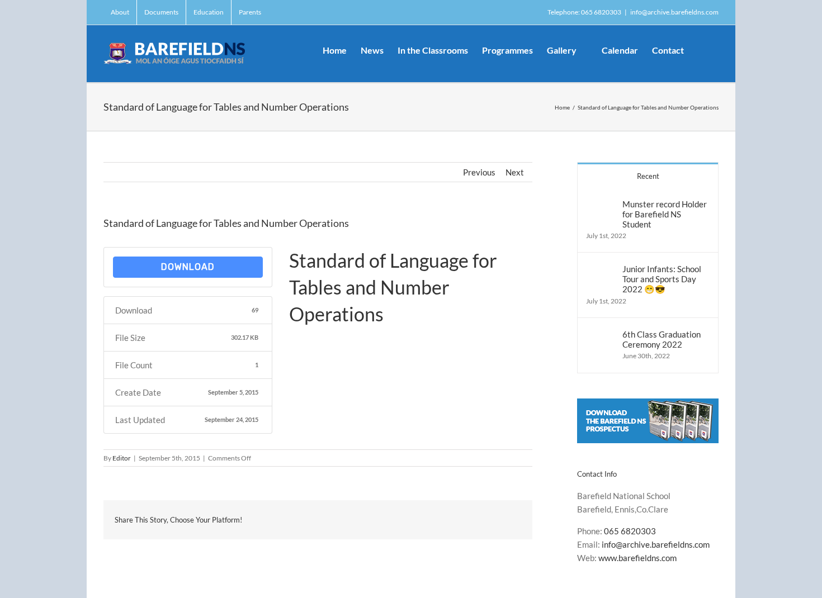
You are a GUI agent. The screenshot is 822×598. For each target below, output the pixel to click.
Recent (648, 176)
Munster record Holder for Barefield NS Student (664, 214)
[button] (701, 49)
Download (188, 267)
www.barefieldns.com (637, 558)
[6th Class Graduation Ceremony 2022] (600, 336)
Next (515, 172)
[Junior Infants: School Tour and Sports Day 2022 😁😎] (600, 270)
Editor (121, 458)
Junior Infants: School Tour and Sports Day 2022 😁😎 (661, 279)
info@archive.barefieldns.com (674, 12)
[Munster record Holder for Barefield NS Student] (600, 206)
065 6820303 (630, 531)
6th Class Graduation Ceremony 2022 (661, 339)
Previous (479, 172)
